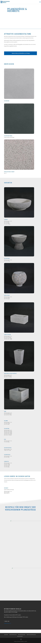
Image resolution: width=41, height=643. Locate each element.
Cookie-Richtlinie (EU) (13, 634)
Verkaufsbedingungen (21, 634)
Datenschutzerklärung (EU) (31, 634)
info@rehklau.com (7, 623)
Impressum (6, 634)
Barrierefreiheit (20, 636)
